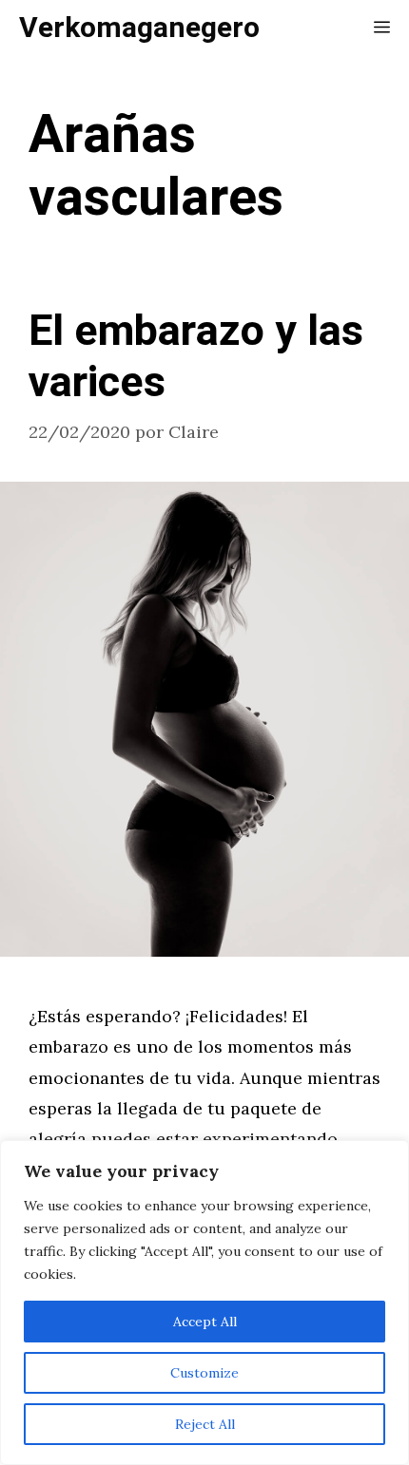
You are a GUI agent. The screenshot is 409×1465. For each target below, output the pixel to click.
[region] (204, 1302)
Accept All (205, 1321)
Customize (204, 1372)
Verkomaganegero (139, 28)
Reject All (205, 1424)
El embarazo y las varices (196, 357)
